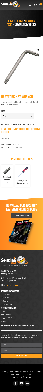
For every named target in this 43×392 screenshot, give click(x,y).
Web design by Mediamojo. (21, 377)
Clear (2, 121)
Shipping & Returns (8, 318)
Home (10, 21)
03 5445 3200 (12, 285)
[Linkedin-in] (27, 383)
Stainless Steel (6, 304)
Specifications (6, 294)
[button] (30, 5)
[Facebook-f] (15, 383)
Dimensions (5, 298)
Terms (3, 321)
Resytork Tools (17, 147)
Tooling (19, 21)
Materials (4, 301)
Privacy (3, 311)
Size (3, 111)
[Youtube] (21, 383)
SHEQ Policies (6, 314)
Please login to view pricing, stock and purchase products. (20, 131)
